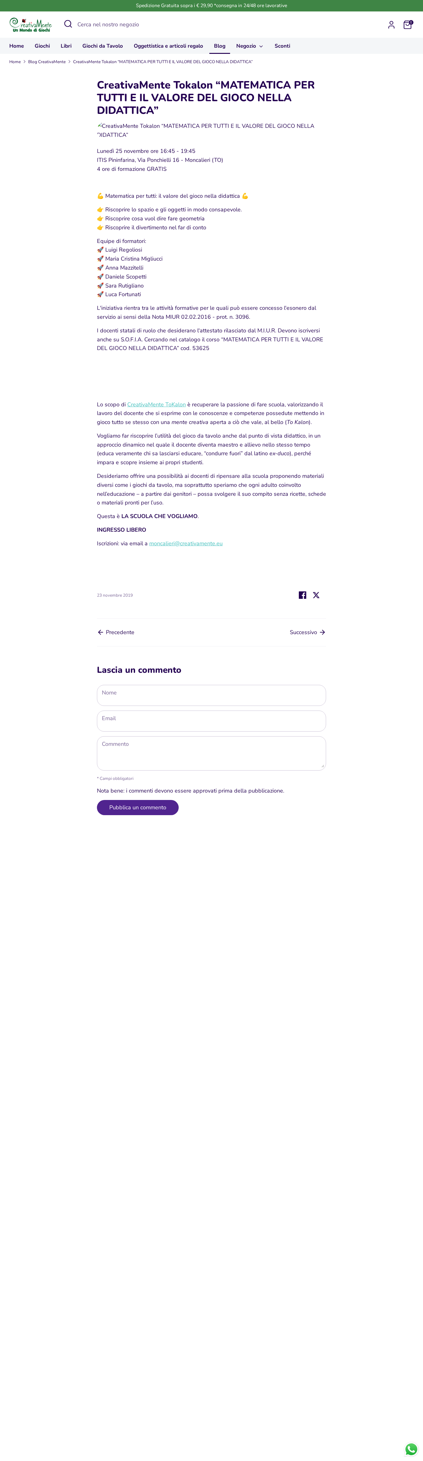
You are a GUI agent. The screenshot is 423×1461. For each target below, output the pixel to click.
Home (16, 46)
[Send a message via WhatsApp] (411, 1449)
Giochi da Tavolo (102, 46)
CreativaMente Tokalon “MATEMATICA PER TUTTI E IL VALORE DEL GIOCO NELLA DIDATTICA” (163, 62)
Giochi (42, 46)
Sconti (282, 46)
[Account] (391, 25)
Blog (219, 46)
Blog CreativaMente (47, 62)
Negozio (247, 46)
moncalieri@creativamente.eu (186, 543)
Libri (66, 46)
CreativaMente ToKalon (156, 404)
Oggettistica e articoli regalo (168, 46)
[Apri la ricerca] (68, 24)
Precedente (119, 632)
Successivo (304, 632)
